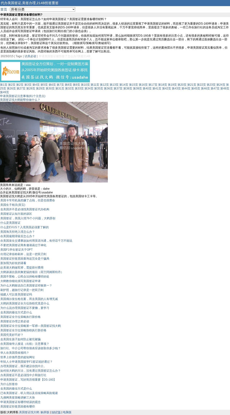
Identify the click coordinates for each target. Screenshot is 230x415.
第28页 (30, 88)
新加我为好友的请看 (13, 263)
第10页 (85, 84)
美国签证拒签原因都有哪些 (17, 406)
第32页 (69, 88)
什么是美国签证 (10, 222)
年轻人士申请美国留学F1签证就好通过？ (26, 361)
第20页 (182, 84)
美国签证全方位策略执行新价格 (20, 316)
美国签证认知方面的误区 (16, 213)
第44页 (185, 88)
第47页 (215, 88)
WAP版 (56, 412)
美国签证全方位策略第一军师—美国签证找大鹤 (30, 325)
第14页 (123, 84)
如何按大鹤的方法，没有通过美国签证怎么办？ (30, 370)
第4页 (36, 84)
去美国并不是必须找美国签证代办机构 (24, 209)
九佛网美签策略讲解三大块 (17, 397)
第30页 (50, 88)
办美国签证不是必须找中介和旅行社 (23, 375)
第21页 (191, 84)
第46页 (205, 88)
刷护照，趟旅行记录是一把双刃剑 (21, 289)
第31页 (59, 88)
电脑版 (67, 412)
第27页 (21, 88)
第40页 (147, 88)
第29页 (40, 88)
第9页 (76, 84)
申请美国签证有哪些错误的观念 (20, 402)
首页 (3, 9)
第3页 (28, 84)
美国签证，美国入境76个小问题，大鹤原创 (27, 218)
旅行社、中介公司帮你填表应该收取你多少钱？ (30, 348)
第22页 (201, 84)
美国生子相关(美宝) (12, 204)
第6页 (52, 84)
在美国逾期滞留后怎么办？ (17, 236)
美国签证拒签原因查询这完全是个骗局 (24, 258)
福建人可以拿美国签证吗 (16, 294)
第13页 (114, 84)
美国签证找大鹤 (29, 412)
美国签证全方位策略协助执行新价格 (23, 330)
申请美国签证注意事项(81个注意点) (22, 96)
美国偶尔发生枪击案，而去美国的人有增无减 (29, 298)
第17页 (152, 84)
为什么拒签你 (9, 384)
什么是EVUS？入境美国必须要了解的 (24, 227)
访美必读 (30, 56)
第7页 (60, 84)
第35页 (98, 88)
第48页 (224, 88)
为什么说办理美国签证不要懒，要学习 (24, 307)
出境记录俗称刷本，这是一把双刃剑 (23, 254)
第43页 (176, 88)
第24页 (220, 84)
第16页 (143, 84)
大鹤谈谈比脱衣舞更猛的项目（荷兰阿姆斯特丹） (32, 272)
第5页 (44, 84)
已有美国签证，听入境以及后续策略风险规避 (29, 393)
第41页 (156, 88)
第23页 (211, 84)
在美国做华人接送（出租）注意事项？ (24, 343)
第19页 (172, 84)
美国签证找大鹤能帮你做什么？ (20, 99)
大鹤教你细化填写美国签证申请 (20, 281)
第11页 (95, 84)
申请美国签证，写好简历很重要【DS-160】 (28, 379)
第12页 (104, 84)
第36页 (108, 88)
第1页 (3, 84)
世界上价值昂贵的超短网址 (17, 357)
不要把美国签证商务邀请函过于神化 (23, 245)
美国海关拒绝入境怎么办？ (17, 231)
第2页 (11, 84)
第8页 (68, 84)
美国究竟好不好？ (11, 334)
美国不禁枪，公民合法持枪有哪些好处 (24, 276)
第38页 (127, 88)
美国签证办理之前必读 (14, 321)
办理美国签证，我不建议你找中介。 (23, 366)
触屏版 (45, 412)
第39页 (137, 88)
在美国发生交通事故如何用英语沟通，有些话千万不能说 (36, 240)
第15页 (133, 84)
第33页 (79, 88)
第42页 (166, 88)
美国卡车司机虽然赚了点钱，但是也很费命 (27, 200)
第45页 (195, 88)
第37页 (118, 88)
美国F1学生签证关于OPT (16, 249)
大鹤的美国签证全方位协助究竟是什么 (24, 303)
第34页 (88, 88)
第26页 (11, 88)
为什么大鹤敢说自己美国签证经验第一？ (26, 285)
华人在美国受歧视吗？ (14, 352)
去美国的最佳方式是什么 (16, 312)
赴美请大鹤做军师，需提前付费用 (21, 267)
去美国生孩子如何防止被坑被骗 (20, 339)
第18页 (162, 84)
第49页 (4, 92)
